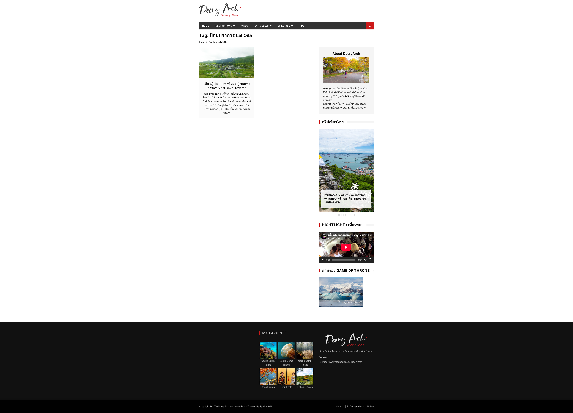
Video (244, 25)
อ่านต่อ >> (361, 107)
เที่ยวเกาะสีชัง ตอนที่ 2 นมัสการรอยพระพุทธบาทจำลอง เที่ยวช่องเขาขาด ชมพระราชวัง (346, 198)
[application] (346, 247)
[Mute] (365, 259)
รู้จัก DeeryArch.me (354, 406)
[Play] (322, 259)
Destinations (223, 25)
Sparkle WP (266, 406)
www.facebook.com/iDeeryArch (345, 362)
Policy (370, 406)
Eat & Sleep (262, 25)
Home (205, 25)
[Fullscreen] (369, 259)
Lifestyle (284, 25)
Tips (301, 25)
